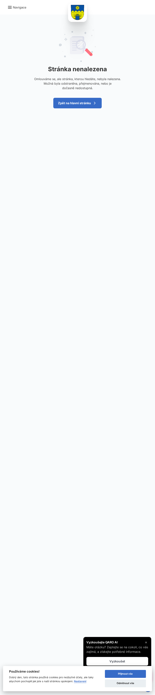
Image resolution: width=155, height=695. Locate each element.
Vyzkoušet (117, 661)
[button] (17, 7)
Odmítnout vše (125, 683)
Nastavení (80, 681)
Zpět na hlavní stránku (74, 103)
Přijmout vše (125, 673)
